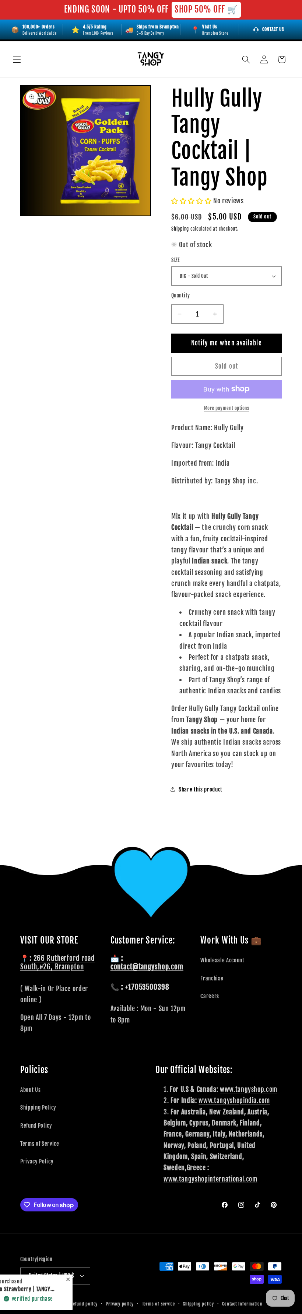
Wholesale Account (222, 960)
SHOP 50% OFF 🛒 (206, 9)
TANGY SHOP (49, 1304)
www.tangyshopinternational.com (210, 1179)
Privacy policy (120, 1304)
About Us (30, 1089)
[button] (17, 59)
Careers (209, 996)
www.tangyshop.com (248, 1089)
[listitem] (209, 29)
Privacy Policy (36, 1161)
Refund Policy (36, 1125)
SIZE (175, 260)
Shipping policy (198, 1304)
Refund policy (84, 1304)
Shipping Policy (38, 1107)
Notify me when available (226, 343)
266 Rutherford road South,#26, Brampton (57, 962)
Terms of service (158, 1304)
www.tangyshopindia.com (234, 1100)
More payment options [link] (226, 408)
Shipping (180, 229)
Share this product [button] (200, 789)
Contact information (242, 1304)
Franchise (211, 978)
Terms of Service (39, 1143)
